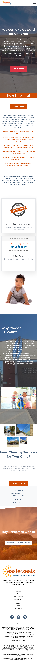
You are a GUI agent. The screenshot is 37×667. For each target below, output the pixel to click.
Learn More (18, 68)
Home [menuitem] (18, 591)
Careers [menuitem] (18, 603)
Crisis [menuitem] (18, 606)
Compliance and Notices (18, 640)
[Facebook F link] (12, 617)
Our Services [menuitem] (18, 594)
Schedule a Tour (18, 107)
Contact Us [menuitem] (18, 609)
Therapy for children (18, 483)
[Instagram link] (18, 617)
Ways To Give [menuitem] (18, 597)
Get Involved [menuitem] (18, 600)
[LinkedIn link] (25, 617)
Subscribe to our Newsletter (18, 543)
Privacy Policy (23, 659)
